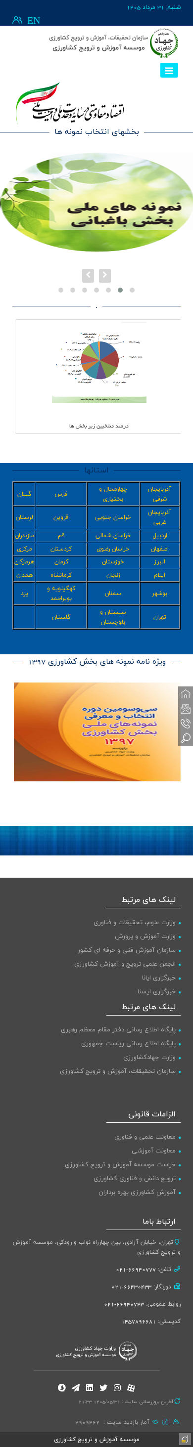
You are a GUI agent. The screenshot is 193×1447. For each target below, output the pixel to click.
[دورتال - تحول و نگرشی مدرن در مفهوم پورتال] (184, 1438)
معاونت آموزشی (154, 1151)
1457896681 (138, 1321)
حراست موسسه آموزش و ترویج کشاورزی (120, 1164)
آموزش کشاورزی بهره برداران (137, 1192)
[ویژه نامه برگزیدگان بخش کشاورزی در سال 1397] (97, 731)
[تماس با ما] (185, 723)
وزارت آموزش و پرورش (145, 936)
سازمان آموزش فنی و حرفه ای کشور (127, 950)
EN (33, 21)
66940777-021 (136, 1270)
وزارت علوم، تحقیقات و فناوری (135, 922)
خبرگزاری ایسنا (157, 991)
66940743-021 (124, 1304)
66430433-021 (131, 1287)
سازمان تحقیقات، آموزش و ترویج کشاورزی (118, 1071)
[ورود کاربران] (17, 20)
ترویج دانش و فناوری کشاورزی (135, 1178)
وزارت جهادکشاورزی (149, 1057)
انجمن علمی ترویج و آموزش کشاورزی (125, 964)
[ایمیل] (185, 708)
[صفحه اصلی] (185, 693)
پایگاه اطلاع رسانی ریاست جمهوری (128, 1043)
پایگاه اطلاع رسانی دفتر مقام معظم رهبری (118, 1029)
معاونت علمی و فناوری (145, 1137)
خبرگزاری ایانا (159, 978)
